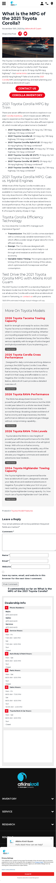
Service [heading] (7, 811)
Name (5, 555)
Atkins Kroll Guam (33, 28)
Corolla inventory (14, 116)
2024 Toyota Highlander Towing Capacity (27, 470)
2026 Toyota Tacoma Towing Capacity (25, 320)
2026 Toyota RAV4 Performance (27, 394)
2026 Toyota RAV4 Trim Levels (26, 431)
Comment (8, 531)
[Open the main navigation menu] (4, 3)
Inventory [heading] (9, 798)
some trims (21, 73)
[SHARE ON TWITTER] (25, 34)
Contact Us (27, 88)
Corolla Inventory (27, 95)
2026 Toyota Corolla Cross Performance (23, 356)
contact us (27, 296)
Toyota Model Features (22, 511)
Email (5, 561)
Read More (10, 349)
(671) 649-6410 (11, 615)
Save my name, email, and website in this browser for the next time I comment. (23, 577)
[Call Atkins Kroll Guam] (47, 3)
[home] (13, 3)
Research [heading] (8, 824)
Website (6, 566)
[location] (52, 3)
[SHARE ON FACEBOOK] (20, 34)
